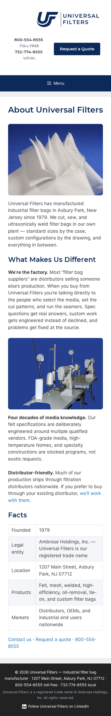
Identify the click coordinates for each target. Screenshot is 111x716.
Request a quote (53, 639)
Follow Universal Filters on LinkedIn (58, 706)
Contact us (20, 639)
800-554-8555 (29, 684)
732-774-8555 (74, 684)
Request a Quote (77, 48)
